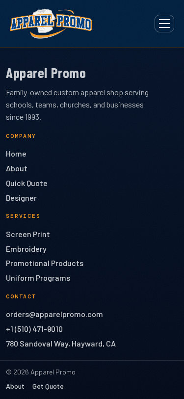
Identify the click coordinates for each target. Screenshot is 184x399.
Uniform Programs (38, 277)
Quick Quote (27, 182)
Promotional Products (44, 262)
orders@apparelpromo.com (54, 314)
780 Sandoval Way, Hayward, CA (61, 343)
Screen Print (28, 234)
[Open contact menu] (164, 23)
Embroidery (26, 248)
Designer (21, 197)
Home (16, 153)
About (16, 168)
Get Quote (48, 386)
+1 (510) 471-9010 (34, 328)
